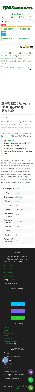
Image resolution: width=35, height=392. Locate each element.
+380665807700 (24, 29)
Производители (8, 338)
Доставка (6, 330)
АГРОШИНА (17, 389)
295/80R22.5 (18, 197)
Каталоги (6, 336)
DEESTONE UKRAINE (17, 386)
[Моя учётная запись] (21, 47)
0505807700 (10, 140)
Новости (6, 327)
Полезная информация (10, 341)
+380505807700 (8, 29)
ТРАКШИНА (4, 53)
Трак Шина (17, 14)
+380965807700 (24, 38)
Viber (17, 311)
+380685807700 (8, 38)
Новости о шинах (9, 344)
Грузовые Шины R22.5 (12, 58)
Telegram (17, 304)
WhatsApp (17, 318)
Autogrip (17, 189)
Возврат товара (8, 333)
